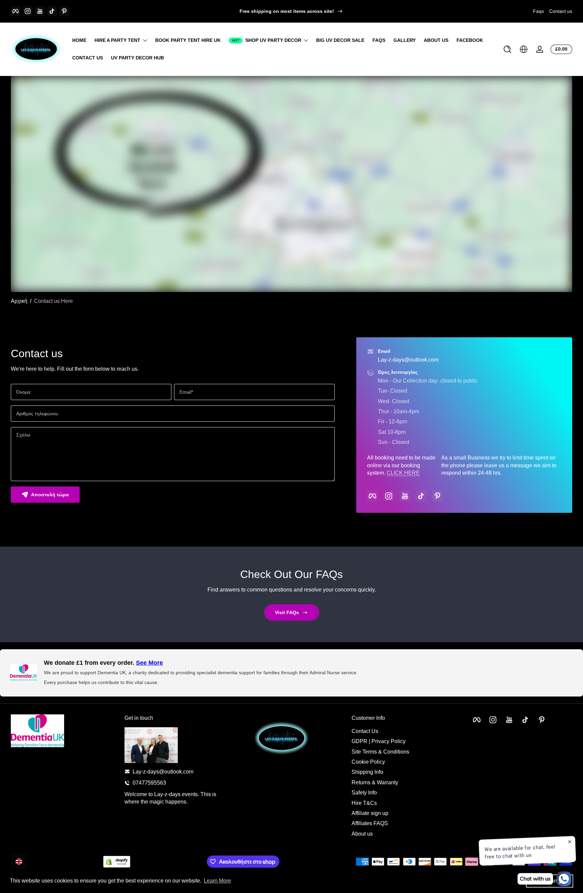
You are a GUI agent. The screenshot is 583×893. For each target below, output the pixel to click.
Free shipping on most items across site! (287, 11)
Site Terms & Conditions (380, 751)
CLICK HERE (403, 473)
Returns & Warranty (375, 782)
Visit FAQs (287, 612)
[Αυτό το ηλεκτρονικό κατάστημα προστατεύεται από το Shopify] (116, 862)
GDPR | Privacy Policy (379, 741)
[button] (507, 49)
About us (362, 833)
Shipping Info (367, 772)
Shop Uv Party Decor (273, 40)
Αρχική (19, 301)
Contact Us (365, 731)
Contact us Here (53, 301)
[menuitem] (405, 731)
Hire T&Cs (364, 803)
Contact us (560, 11)
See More (149, 662)
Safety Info (364, 792)
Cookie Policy (368, 761)
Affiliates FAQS (370, 823)
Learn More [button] (217, 881)
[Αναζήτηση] (507, 49)
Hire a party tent (117, 40)
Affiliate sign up (370, 813)
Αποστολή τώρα (50, 494)
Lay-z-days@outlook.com (408, 360)
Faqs (538, 11)
